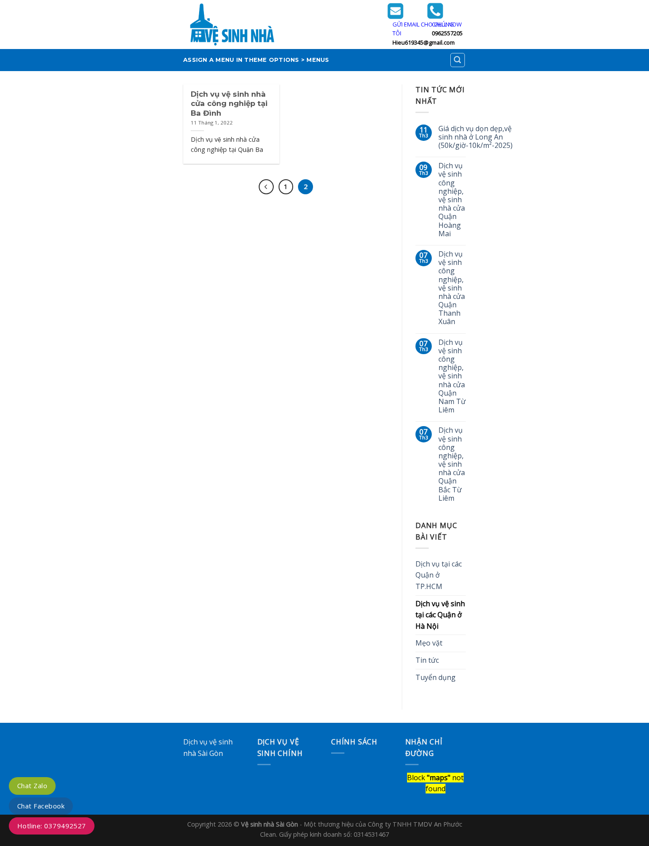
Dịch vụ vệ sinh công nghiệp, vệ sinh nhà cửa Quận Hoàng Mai (451, 200)
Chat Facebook (40, 805)
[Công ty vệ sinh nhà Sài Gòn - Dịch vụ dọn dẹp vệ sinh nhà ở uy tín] (278, 24)
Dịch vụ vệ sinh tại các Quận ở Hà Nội (440, 615)
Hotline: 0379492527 (51, 825)
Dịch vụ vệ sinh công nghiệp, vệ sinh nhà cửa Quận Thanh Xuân (451, 288)
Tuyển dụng (435, 677)
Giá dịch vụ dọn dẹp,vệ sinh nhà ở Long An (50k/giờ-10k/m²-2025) (475, 137)
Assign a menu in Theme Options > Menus (256, 60)
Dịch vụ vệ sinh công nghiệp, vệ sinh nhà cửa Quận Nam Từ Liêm (452, 376)
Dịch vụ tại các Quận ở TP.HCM (438, 575)
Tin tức (427, 660)
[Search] (457, 60)
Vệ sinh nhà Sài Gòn (269, 824)
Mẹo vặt (428, 643)
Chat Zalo (32, 785)
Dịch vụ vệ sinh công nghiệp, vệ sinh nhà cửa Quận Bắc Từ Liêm (451, 464)
